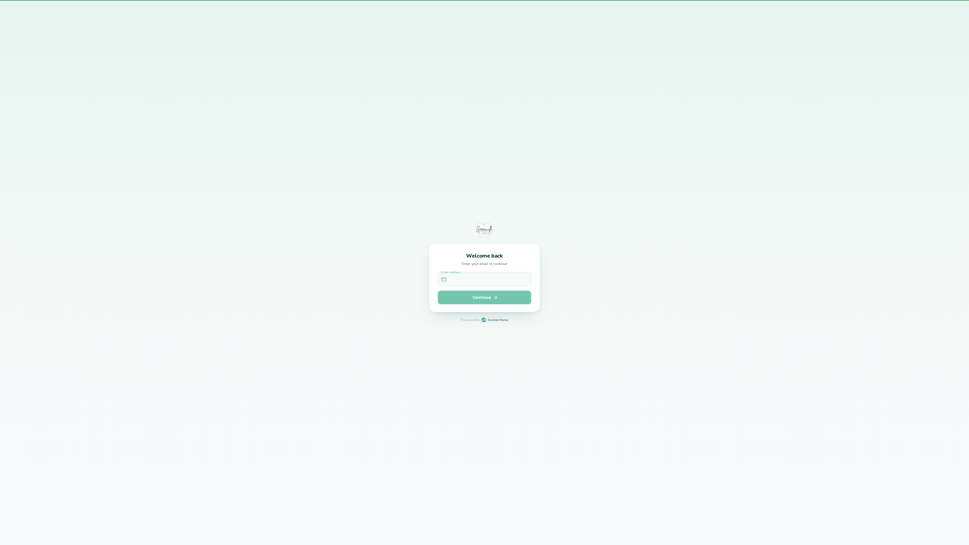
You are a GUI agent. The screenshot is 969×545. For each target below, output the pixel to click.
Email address (451, 272)
